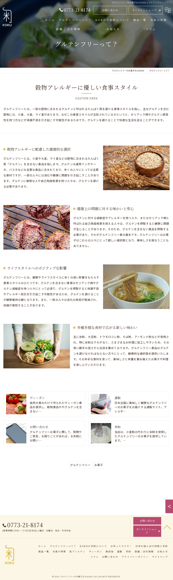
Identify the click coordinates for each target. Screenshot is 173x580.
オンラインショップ (144, 10)
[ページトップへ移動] (167, 526)
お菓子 (98, 465)
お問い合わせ (110, 10)
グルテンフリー (80, 465)
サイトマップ (160, 556)
